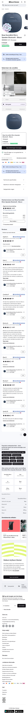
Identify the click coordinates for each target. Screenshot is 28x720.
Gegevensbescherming (7, 671)
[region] (14, 530)
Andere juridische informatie (8, 675)
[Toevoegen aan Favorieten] (24, 35)
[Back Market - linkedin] (6, 626)
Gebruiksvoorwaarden (7, 665)
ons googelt (16, 570)
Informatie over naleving (21, 157)
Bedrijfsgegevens (6, 677)
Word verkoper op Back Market (9, 633)
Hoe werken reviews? (8, 224)
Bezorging (4, 639)
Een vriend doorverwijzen (8, 658)
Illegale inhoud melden (7, 679)
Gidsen (4, 647)
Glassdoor (4, 692)
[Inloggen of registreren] (21, 2)
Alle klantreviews (6, 651)
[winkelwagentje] (24, 2)
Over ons (4, 617)
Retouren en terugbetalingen (8, 641)
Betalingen (4, 637)
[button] (6, 27)
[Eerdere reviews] (21, 434)
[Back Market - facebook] (10, 626)
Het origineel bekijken (16, 246)
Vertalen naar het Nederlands (8, 280)
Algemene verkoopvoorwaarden (9, 667)
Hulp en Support (6, 645)
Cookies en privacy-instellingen (9, 673)
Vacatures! (4, 623)
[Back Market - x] (13, 626)
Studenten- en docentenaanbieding (10, 619)
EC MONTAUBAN (5, 159)
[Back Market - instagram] (3, 626)
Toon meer (5, 278)
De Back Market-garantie (7, 669)
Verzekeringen (5, 643)
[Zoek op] (3, 5)
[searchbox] (15, 5)
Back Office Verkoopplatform (9, 635)
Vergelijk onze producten (8, 649)
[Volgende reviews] (24, 434)
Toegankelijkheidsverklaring (8, 621)
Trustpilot (4, 690)
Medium (4, 694)
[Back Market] (14, 2)
